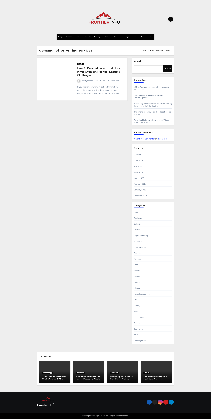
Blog (60, 37)
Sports (136, 323)
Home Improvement (142, 294)
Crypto (79, 37)
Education (138, 241)
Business (68, 37)
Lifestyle (98, 37)
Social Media (110, 37)
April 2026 (138, 172)
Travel (135, 37)
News (136, 311)
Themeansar (123, 416)
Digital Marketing (141, 236)
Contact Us (146, 37)
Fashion (137, 253)
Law (135, 300)
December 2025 (140, 196)
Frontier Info (46, 405)
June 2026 (138, 161)
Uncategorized (140, 341)
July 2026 (138, 155)
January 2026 (140, 190)
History (137, 288)
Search (138, 61)
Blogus (112, 416)
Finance (137, 259)
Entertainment (140, 247)
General (137, 276)
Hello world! (162, 139)
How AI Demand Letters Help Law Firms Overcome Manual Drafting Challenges (98, 72)
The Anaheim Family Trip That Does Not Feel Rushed (155, 379)
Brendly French (87, 81)
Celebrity (138, 224)
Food (136, 265)
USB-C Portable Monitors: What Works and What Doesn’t (54, 379)
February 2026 (140, 184)
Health (88, 37)
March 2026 (139, 178)
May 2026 (138, 166)
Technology (124, 37)
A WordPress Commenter (144, 139)
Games (137, 271)
